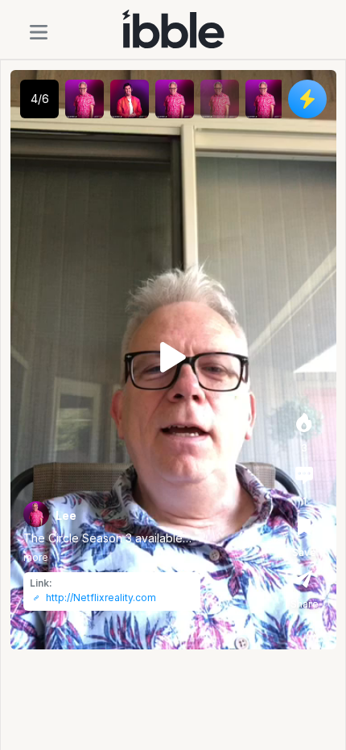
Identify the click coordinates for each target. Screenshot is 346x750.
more (35, 557)
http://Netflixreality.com (101, 597)
